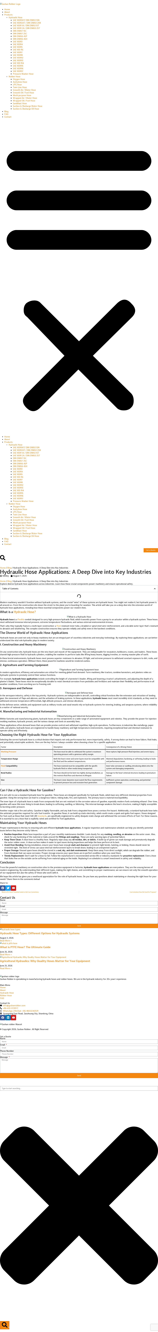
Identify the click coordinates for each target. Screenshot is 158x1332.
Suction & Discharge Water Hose (27, 106)
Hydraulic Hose (15, 17)
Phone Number (7, 1051)
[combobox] (79, 1088)
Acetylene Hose (20, 82)
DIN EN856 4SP (20, 36)
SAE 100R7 (18, 52)
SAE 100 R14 (18, 63)
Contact (7, 117)
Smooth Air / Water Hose (24, 90)
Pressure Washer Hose (23, 74)
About (7, 12)
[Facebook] (2, 1017)
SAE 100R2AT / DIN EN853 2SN (27, 22)
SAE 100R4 (18, 44)
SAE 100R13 (18, 60)
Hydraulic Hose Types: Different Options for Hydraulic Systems (40, 933)
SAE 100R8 (18, 55)
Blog (6, 111)
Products (8, 14)
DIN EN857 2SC (20, 33)
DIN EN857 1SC (19, 31)
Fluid (3, 766)
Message (4, 913)
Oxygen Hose (19, 79)
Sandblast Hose (20, 103)
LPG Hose (17, 84)
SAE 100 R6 (18, 49)
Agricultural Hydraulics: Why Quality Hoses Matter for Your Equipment (45, 961)
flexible (21, 619)
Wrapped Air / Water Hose (25, 98)
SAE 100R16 (18, 68)
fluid (59, 626)
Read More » (6, 940)
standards (42, 816)
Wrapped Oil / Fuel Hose (24, 100)
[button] (79, 276)
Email (2, 906)
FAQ (6, 114)
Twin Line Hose (20, 87)
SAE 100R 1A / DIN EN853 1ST (26, 25)
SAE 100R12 (18, 57)
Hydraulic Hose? (25, 612)
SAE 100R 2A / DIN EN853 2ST (26, 28)
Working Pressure (8, 752)
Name (2, 900)
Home (7, 9)
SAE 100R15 (18, 65)
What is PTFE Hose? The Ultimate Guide (25, 947)
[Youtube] (13, 1017)
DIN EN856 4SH (20, 39)
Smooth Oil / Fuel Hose (23, 92)
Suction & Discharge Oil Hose (26, 108)
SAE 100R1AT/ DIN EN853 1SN (26, 20)
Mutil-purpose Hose (22, 95)
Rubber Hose (14, 76)
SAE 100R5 (18, 47)
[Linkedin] (8, 1017)
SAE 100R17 (18, 71)
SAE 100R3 (17, 41)
